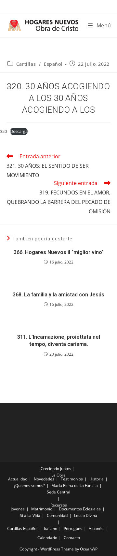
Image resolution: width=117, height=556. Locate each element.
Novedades (44, 479)
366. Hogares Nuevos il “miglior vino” (59, 252)
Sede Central (58, 492)
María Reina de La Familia (74, 485)
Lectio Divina (85, 515)
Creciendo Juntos (56, 468)
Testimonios (72, 479)
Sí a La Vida (30, 515)
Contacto (72, 537)
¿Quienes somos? (29, 485)
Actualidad (17, 479)
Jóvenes (18, 509)
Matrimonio (41, 509)
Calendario (47, 537)
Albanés (96, 528)
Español (53, 64)
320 (3, 131)
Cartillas (26, 64)
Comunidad (57, 515)
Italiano (50, 528)
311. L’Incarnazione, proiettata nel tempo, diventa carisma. (58, 340)
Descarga (19, 131)
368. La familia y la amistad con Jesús (58, 295)
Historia (96, 479)
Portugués (73, 528)
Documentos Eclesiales (80, 509)
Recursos (58, 505)
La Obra (58, 475)
